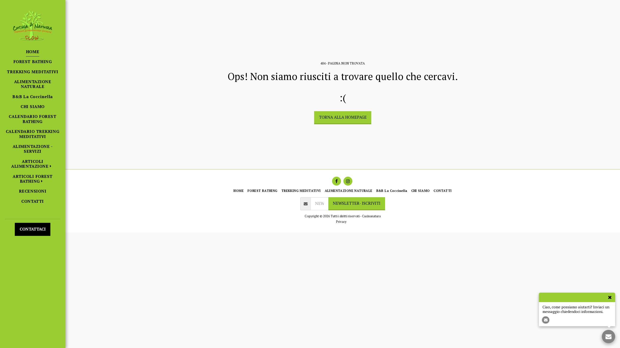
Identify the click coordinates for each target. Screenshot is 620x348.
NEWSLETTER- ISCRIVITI (356, 203)
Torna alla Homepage (343, 117)
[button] (32, 164)
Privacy (341, 221)
